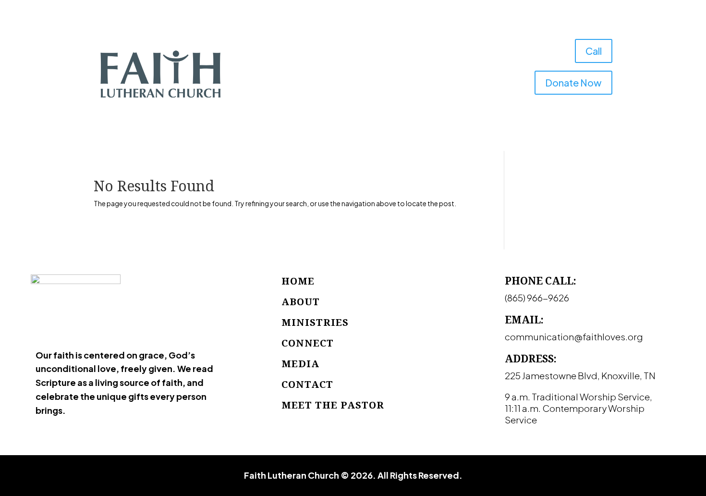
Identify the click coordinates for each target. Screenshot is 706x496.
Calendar (420, 57)
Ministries (315, 322)
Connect (307, 342)
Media (316, 93)
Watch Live (462, 57)
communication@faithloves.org (574, 336)
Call (593, 51)
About (296, 57)
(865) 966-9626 (537, 297)
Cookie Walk (366, 93)
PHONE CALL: (540, 280)
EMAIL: (524, 319)
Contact (411, 93)
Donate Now (573, 82)
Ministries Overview (356, 57)
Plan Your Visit (457, 93)
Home (265, 57)
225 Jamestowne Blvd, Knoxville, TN (580, 375)
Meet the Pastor (332, 404)
